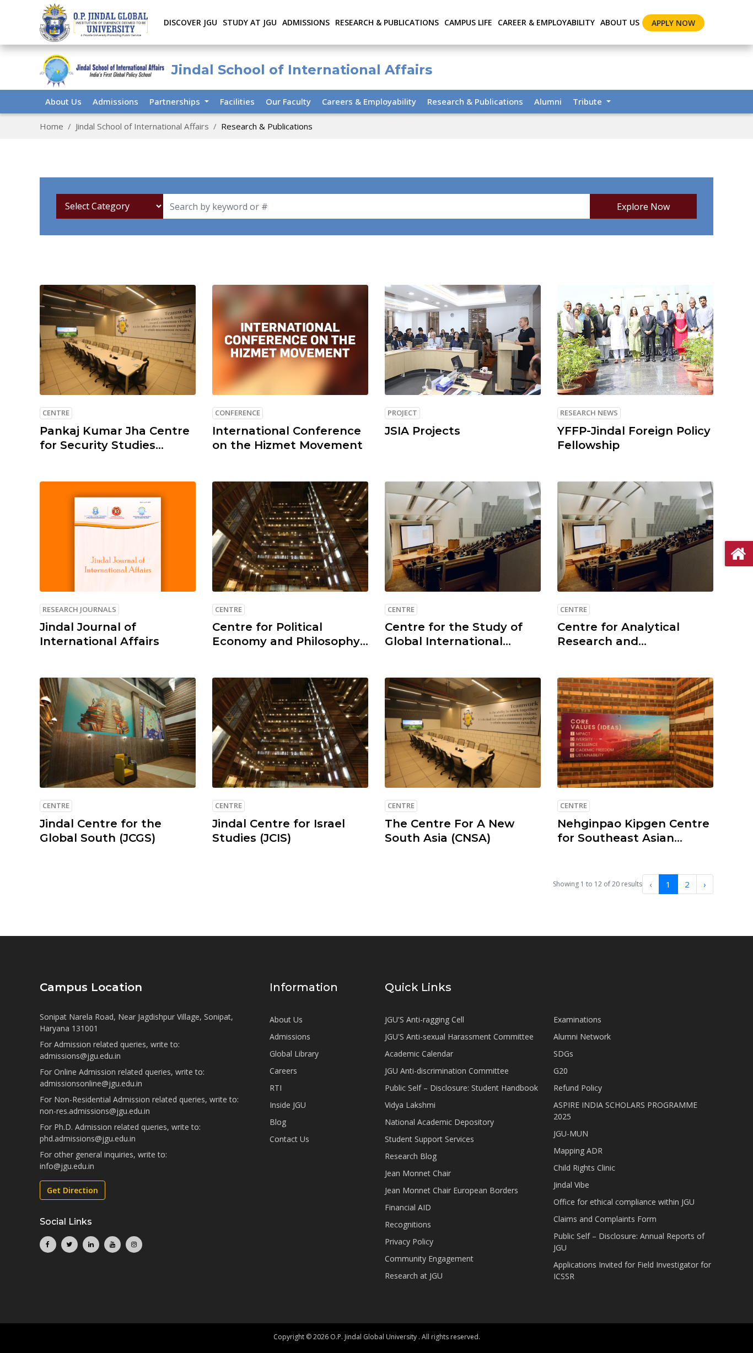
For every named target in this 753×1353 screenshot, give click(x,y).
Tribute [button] (588, 101)
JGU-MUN (570, 1133)
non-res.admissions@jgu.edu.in (95, 1111)
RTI (276, 1088)
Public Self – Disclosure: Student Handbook (461, 1088)
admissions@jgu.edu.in (80, 1056)
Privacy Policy (409, 1241)
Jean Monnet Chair (418, 1173)
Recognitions (408, 1224)
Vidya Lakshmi (410, 1105)
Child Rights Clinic (584, 1167)
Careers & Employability (369, 101)
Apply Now (673, 23)
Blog (278, 1122)
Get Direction (72, 1190)
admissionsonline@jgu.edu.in (91, 1083)
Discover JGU (190, 22)
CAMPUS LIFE (468, 22)
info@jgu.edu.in (67, 1166)
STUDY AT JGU (250, 22)
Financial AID (408, 1207)
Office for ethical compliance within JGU (624, 1202)
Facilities (237, 101)
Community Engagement (429, 1258)
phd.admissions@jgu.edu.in (88, 1138)
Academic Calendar (419, 1053)
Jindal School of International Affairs (142, 126)
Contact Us (289, 1139)
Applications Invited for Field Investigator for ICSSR (632, 1270)
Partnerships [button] (175, 101)
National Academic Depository (439, 1122)
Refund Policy (577, 1088)
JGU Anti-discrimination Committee (447, 1070)
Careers (283, 1070)
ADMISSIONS (306, 22)
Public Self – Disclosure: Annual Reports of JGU (628, 1242)
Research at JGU (414, 1275)
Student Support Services (429, 1139)
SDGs (563, 1053)
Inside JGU (288, 1105)
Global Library (294, 1053)
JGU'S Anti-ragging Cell (424, 1019)
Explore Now (643, 207)
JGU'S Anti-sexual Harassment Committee (459, 1036)
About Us (619, 22)
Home (51, 126)
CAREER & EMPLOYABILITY (546, 22)
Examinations (577, 1019)
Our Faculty (288, 101)
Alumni (548, 101)
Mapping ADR (578, 1150)
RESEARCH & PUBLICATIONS (387, 22)
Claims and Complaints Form (605, 1219)
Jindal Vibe (571, 1184)
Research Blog (411, 1156)
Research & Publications (475, 101)
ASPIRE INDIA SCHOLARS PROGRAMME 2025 (625, 1111)
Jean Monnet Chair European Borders (451, 1190)
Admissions (115, 101)
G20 (560, 1070)
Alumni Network (582, 1036)
